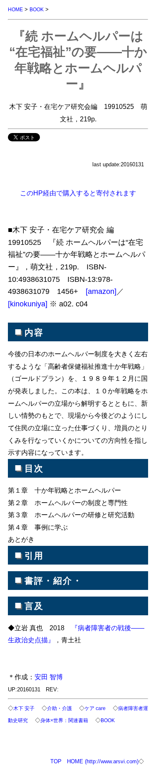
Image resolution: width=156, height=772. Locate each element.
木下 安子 (24, 708)
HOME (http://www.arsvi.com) (103, 761)
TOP (56, 761)
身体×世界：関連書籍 (64, 720)
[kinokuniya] (27, 304)
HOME (15, 9)
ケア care (95, 708)
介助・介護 (59, 708)
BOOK (37, 9)
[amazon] (101, 291)
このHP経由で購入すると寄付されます (78, 193)
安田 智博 (49, 677)
